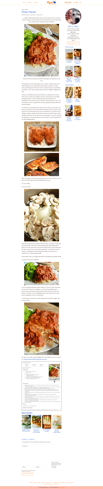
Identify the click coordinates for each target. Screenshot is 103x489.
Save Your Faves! (39, 482)
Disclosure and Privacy (51, 484)
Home (24, 2)
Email (38, 467)
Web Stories (70, 482)
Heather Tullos (26, 14)
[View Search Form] (80, 2)
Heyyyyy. (30, 2)
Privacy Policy (62, 487)
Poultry (26, 9)
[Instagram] (74, 2)
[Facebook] (77, 2)
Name (24, 467)
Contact (56, 482)
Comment (25, 446)
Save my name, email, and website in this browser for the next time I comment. (56, 465)
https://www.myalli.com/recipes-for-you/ (35, 359)
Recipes (35, 2)
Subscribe (68, 2)
